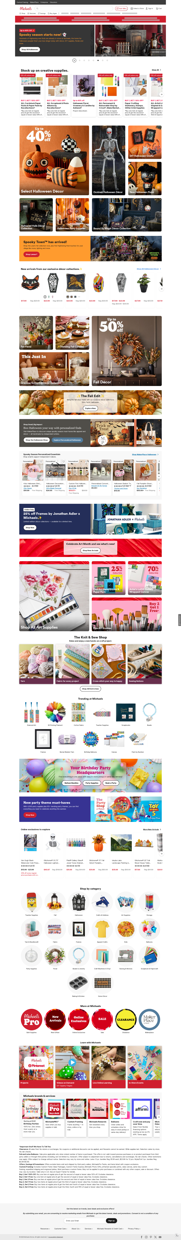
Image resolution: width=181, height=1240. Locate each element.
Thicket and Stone (121, 488)
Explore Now (90, 408)
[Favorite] (41, 461)
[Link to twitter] (155, 1237)
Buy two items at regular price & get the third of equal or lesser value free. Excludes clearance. (63, 1182)
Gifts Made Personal (53, 488)
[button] (151, 8)
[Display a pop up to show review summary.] (130, 486)
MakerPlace (34, 2)
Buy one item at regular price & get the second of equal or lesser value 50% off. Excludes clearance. (66, 1174)
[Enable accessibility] (176, 1235)
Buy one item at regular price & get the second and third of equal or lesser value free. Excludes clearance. (67, 1179)
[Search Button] (37, 8)
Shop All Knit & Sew (90, 689)
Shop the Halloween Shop (37, 440)
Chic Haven (28, 488)
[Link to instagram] (146, 1237)
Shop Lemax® (31, 254)
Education (53, 2)
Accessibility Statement (55, 1237)
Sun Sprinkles (142, 488)
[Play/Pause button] (74, 60)
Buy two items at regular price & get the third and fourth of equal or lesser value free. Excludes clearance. (67, 1184)
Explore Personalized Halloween (67, 440)
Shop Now (26, 46)
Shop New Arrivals (90, 550)
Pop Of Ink (72, 488)
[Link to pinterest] (151, 1237)
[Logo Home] (25, 8)
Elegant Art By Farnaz (99, 486)
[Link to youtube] (160, 1237)
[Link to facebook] (141, 1237)
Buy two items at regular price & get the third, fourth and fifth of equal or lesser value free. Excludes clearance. (69, 1187)
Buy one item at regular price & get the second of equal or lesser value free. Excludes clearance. (63, 1177)
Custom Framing (22, 2)
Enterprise (44, 2)
